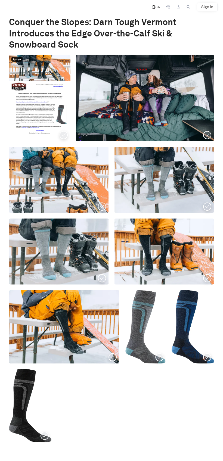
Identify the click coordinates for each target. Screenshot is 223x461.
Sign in (207, 7)
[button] (39, 98)
